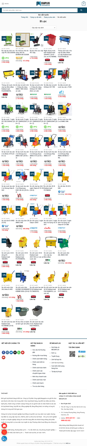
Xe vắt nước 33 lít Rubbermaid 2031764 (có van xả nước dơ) (36, 256)
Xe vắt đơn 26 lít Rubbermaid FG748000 (49, 188)
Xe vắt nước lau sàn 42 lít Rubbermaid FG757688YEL (65, 289)
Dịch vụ (53, 353)
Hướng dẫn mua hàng (39, 355)
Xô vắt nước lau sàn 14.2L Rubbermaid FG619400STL (37, 324)
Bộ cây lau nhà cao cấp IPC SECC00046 (8, 52)
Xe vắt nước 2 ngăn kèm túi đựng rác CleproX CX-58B (64, 222)
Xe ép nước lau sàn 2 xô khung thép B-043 (8, 188)
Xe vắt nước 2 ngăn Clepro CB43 (36, 222)
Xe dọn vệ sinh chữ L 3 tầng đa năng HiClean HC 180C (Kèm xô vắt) (36, 88)
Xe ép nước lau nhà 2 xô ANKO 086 (64, 120)
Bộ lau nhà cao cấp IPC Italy (36, 52)
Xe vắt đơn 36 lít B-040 (64, 187)
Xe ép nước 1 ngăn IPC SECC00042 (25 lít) (8, 121)
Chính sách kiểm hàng (39, 359)
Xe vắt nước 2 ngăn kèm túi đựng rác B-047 (51, 222)
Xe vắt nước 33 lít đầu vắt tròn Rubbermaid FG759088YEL (22, 256)
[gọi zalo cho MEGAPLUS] (4, 438)
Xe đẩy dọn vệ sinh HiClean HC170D (50, 86)
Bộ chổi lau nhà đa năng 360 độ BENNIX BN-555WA (22, 53)
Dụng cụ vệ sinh (35, 17)
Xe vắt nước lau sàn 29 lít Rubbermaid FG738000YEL (36, 289)
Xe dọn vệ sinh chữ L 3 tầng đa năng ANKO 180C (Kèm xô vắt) (22, 88)
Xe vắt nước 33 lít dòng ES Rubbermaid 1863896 (8, 256)
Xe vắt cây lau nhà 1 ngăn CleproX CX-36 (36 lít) (37, 188)
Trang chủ (24, 17)
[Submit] (81, 10)
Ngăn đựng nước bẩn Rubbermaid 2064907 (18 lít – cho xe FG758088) (50, 54)
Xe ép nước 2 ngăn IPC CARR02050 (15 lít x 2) (22, 121)
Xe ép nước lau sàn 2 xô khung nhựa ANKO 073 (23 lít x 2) (36, 155)
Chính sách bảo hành (39, 368)
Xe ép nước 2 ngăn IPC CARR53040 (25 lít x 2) (50, 121)
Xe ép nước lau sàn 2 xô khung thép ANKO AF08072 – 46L (64, 155)
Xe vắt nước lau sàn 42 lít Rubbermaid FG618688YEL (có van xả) (50, 290)
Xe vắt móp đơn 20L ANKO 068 (23, 222)
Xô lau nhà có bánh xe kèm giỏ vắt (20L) (23, 323)
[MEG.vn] (43, 3)
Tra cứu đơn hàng (38, 386)
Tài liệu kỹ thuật (56, 371)
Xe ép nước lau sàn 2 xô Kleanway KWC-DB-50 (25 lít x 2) (22, 189)
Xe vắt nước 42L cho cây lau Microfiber (49, 255)
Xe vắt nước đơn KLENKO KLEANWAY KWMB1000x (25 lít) (23, 289)
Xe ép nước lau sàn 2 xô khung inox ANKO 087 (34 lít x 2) (22, 155)
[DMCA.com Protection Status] (81, 356)
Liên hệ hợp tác (56, 359)
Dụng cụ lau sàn (49, 17)
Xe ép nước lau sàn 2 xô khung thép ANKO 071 (50, 154)
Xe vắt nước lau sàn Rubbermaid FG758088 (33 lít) (8, 324)
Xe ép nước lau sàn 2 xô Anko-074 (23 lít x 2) (8, 154)
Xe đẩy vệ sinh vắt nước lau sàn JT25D (65, 86)
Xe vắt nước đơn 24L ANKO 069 (63, 254)
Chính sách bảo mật (39, 380)
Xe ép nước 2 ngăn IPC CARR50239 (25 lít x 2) (36, 121)
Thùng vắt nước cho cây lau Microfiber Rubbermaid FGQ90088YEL (8, 88)
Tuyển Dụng (55, 356)
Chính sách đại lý (38, 383)
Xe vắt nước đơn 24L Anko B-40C (7, 288)
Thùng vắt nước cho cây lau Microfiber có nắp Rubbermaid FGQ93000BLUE (65, 54)
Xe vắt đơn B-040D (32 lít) (8, 222)
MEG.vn (68, 443)
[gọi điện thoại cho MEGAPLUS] (4, 432)
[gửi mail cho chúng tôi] (4, 425)
